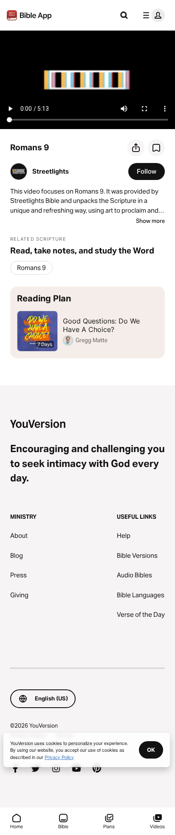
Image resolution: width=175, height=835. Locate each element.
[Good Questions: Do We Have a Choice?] (87, 322)
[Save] (156, 147)
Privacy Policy (59, 756)
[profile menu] (152, 15)
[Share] (135, 147)
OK (151, 749)
